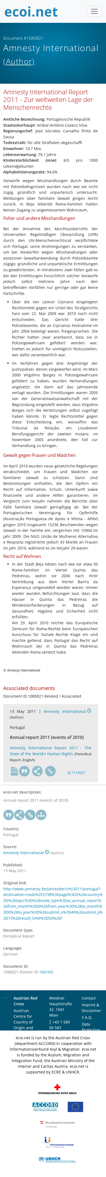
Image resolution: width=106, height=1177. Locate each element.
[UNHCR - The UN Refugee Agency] (57, 1159)
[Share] (37, 771)
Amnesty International (65, 711)
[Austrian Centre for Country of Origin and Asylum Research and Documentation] (45, 1106)
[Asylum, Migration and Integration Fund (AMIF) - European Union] (75, 1106)
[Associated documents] (41, 815)
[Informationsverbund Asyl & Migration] (57, 1141)
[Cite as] (24, 771)
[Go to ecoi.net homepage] (31, 11)
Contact (89, 998)
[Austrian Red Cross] (57, 1088)
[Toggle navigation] (94, 11)
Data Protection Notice (91, 1030)
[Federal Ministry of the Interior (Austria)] (57, 1124)
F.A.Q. (87, 1017)
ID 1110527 (76, 772)
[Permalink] (50, 771)
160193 (45, 972)
